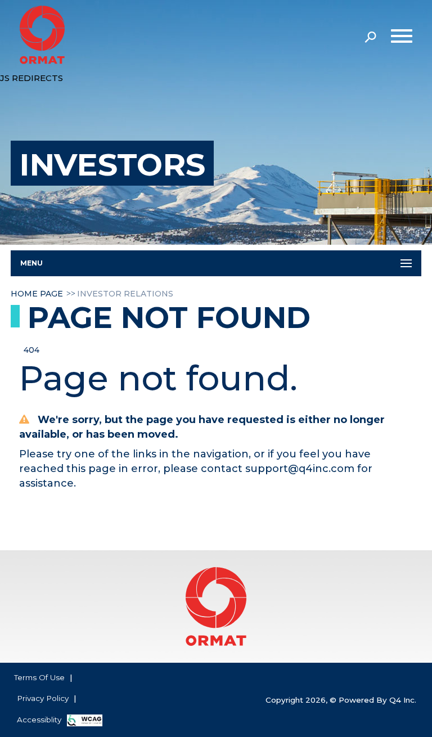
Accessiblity (39, 719)
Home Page (37, 294)
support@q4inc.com (299, 468)
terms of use (39, 677)
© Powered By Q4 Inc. (373, 699)
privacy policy (43, 698)
